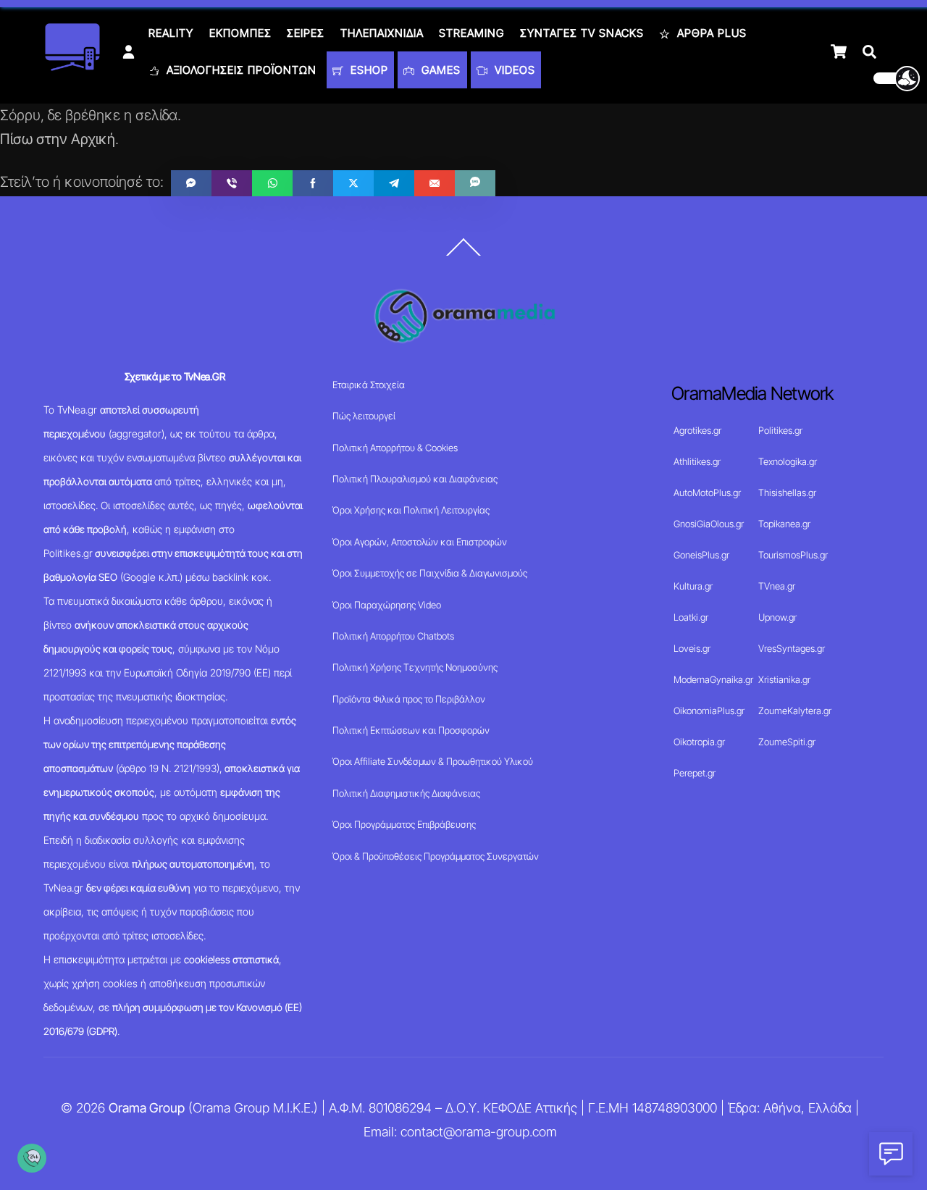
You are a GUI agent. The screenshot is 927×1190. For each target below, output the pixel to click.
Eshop (367, 70)
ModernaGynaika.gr (713, 679)
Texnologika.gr (787, 461)
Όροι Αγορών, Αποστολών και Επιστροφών (419, 542)
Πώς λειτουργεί (363, 416)
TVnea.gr (776, 586)
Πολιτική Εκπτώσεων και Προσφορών (411, 730)
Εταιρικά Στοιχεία (368, 384)
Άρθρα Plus (710, 33)
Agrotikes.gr (697, 430)
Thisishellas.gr (787, 492)
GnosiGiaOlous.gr (709, 523)
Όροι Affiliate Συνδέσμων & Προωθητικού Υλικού (432, 761)
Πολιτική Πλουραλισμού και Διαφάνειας (415, 479)
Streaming (471, 33)
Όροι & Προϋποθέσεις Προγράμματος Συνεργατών (435, 856)
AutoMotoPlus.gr (707, 492)
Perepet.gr (695, 773)
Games (439, 70)
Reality (170, 33)
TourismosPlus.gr (793, 555)
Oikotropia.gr (699, 741)
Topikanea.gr (784, 523)
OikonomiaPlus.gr (709, 710)
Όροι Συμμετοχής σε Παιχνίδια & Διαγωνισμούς (429, 573)
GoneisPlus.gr (701, 555)
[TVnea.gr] (72, 66)
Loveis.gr (692, 648)
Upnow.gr (777, 617)
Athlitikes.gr (697, 461)
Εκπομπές (240, 33)
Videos (513, 70)
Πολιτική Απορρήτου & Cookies (395, 447)
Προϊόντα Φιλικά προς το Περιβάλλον (408, 699)
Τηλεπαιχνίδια (382, 33)
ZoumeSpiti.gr (786, 741)
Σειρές (305, 33)
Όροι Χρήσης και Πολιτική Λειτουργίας (411, 510)
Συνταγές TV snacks (582, 33)
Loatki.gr (691, 617)
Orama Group (147, 1107)
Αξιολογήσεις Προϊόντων (239, 70)
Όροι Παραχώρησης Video (386, 605)
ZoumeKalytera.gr (794, 710)
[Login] (128, 52)
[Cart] (838, 51)
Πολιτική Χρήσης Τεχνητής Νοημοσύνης (415, 667)
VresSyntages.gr (791, 648)
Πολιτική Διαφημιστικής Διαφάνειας (406, 793)
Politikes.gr (780, 430)
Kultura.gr (693, 586)
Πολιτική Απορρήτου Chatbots (393, 636)
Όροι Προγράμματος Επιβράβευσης (404, 824)
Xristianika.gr (784, 679)
